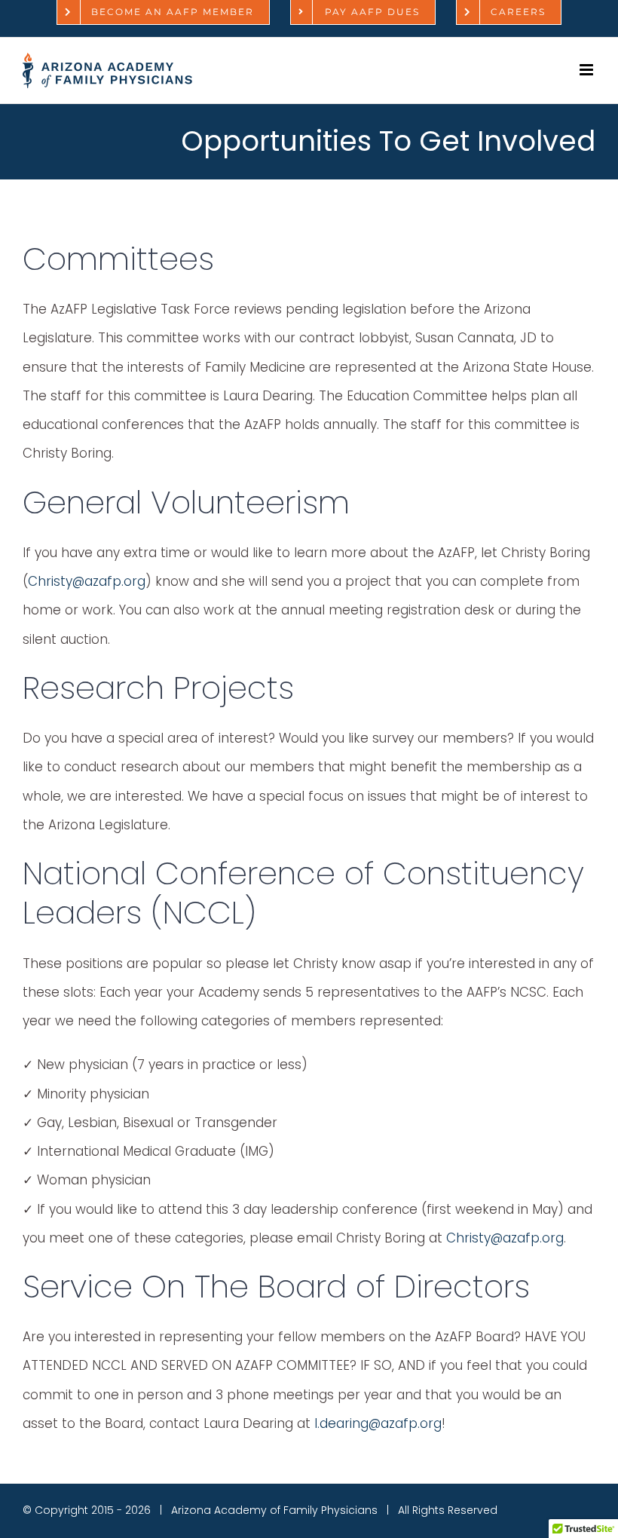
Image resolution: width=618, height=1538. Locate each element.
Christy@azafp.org (86, 581)
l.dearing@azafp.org (378, 1423)
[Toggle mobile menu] (587, 70)
